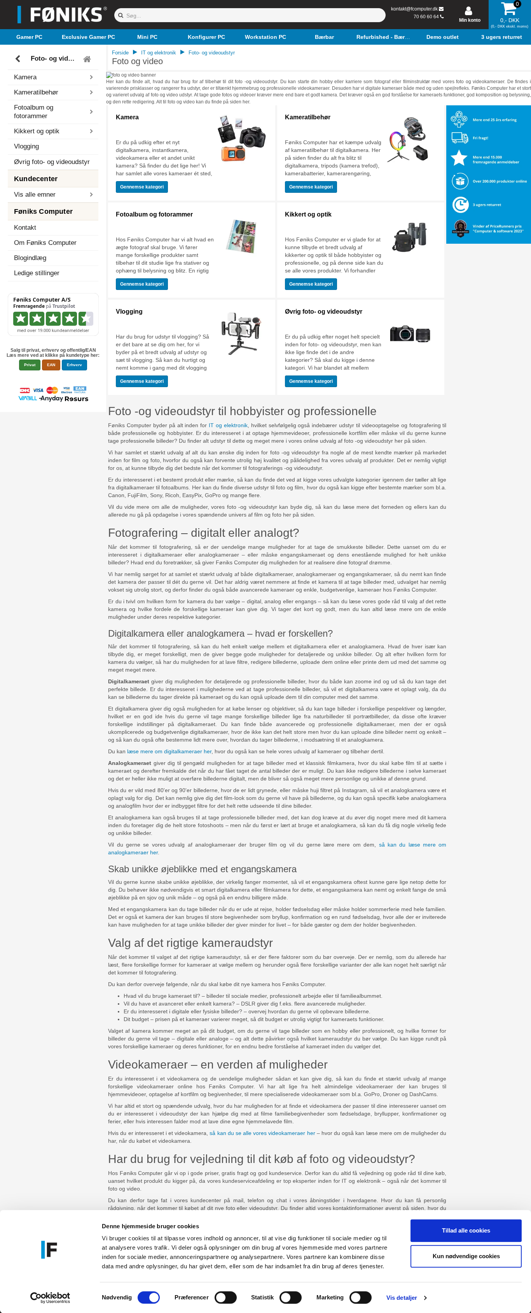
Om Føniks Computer (45, 242)
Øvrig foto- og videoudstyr (52, 162)
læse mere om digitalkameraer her (169, 751)
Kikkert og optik (308, 214)
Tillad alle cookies (466, 1230)
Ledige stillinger (36, 273)
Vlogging (26, 146)
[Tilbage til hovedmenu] (88, 59)
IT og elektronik (158, 53)
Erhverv (74, 365)
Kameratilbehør (307, 117)
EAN (51, 365)
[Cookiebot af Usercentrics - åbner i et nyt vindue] (50, 1298)
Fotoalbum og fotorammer (154, 214)
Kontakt (25, 227)
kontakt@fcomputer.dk (414, 9)
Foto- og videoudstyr (54, 59)
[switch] (226, 1297)
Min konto (469, 20)
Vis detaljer (401, 1297)
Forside (120, 53)
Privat (29, 365)
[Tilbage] (18, 59)
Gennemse (142, 187)
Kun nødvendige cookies (466, 1256)
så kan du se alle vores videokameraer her (262, 1133)
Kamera (127, 117)
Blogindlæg (30, 258)
